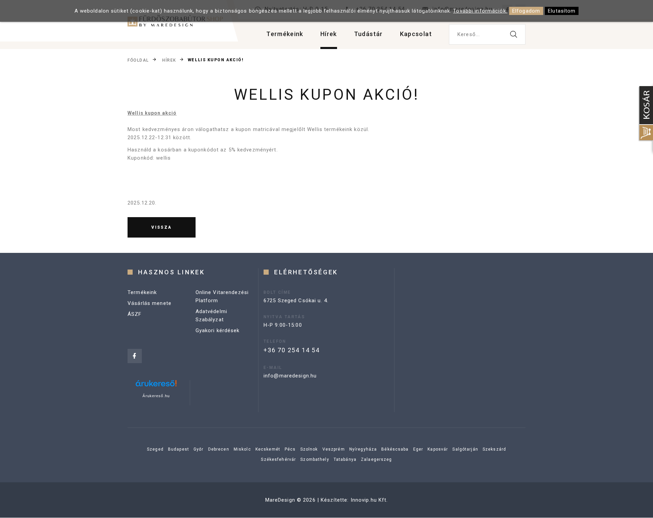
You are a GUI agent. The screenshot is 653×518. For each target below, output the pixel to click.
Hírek (328, 33)
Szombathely (314, 459)
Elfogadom (526, 11)
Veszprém (333, 449)
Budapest (178, 449)
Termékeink (284, 33)
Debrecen (218, 449)
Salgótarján (465, 449)
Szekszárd (494, 449)
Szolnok (309, 449)
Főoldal (138, 60)
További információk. (480, 11)
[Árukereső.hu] (156, 385)
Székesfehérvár (278, 459)
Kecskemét (267, 449)
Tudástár (368, 33)
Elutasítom (561, 11)
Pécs (290, 449)
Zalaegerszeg (376, 459)
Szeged (155, 449)
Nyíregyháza (363, 449)
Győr (199, 449)
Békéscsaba (394, 449)
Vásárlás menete (149, 303)
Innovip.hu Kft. (369, 500)
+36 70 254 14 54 (292, 350)
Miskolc (242, 449)
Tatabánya (345, 459)
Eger (418, 449)
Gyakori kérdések (218, 330)
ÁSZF (135, 314)
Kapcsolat (416, 33)
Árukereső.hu (156, 396)
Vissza (161, 227)
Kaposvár (438, 449)
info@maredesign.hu (290, 376)
